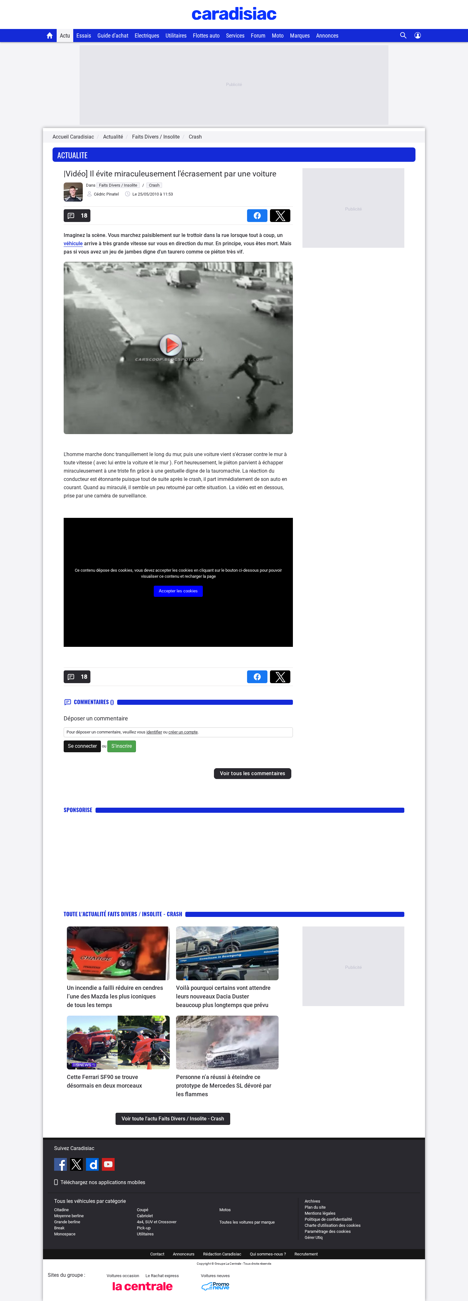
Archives (312, 1201)
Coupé (142, 1209)
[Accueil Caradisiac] (50, 35)
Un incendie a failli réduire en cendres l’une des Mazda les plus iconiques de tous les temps (115, 996)
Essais (83, 35)
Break (59, 1228)
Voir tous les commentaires (252, 773)
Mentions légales (320, 1213)
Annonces (327, 35)
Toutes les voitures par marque (247, 1222)
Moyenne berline (69, 1215)
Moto (278, 35)
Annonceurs (184, 1254)
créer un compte (183, 732)
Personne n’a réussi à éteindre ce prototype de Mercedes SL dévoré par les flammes (223, 1085)
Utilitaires (176, 35)
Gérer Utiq (314, 1237)
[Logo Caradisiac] (234, 25)
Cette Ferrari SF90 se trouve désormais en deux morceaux (104, 1081)
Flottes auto (206, 35)
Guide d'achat (112, 35)
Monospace (64, 1234)
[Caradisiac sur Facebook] (61, 1165)
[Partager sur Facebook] (258, 213)
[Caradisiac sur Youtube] (108, 1165)
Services (235, 35)
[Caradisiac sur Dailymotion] (93, 1165)
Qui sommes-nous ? (268, 1254)
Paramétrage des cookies (328, 1231)
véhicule (73, 243)
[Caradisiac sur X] (77, 1165)
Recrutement (306, 1254)
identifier (154, 732)
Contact (157, 1254)
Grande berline (67, 1221)
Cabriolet (145, 1215)
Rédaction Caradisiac (222, 1254)
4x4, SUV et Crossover (156, 1221)
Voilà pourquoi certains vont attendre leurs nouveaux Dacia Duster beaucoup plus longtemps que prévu (223, 996)
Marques (300, 35)
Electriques (147, 35)
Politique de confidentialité (328, 1219)
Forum (258, 35)
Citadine (61, 1209)
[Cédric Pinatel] (73, 200)
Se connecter (82, 746)
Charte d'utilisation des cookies (333, 1225)
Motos (225, 1209)
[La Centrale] (142, 1292)
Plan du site (315, 1207)
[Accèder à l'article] (118, 953)
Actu (65, 35)
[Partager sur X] (281, 213)
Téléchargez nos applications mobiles (102, 1182)
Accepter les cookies (178, 591)
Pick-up (144, 1228)
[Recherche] (403, 35)
